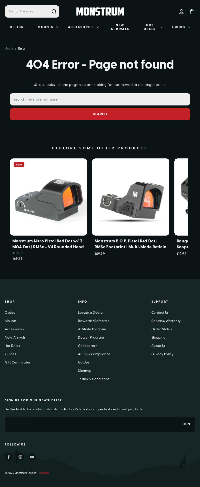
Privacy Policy (162, 354)
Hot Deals (150, 27)
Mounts (45, 27)
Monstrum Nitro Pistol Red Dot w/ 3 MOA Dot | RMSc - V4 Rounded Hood (48, 244)
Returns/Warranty (166, 321)
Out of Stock (48, 205)
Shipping (158, 337)
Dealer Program (91, 337)
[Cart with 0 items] (192, 11)
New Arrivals (120, 27)
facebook (8, 457)
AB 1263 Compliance (94, 354)
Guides (179, 27)
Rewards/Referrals (93, 321)
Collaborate (87, 346)
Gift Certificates (18, 362)
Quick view (48, 189)
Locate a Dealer (91, 312)
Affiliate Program (92, 329)
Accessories (81, 27)
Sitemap (84, 371)
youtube (32, 457)
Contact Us (160, 312)
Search (54, 11)
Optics (16, 27)
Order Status (161, 329)
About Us (158, 346)
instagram (20, 457)
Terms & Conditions (94, 379)
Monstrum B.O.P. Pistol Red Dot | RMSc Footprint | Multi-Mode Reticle (130, 244)
